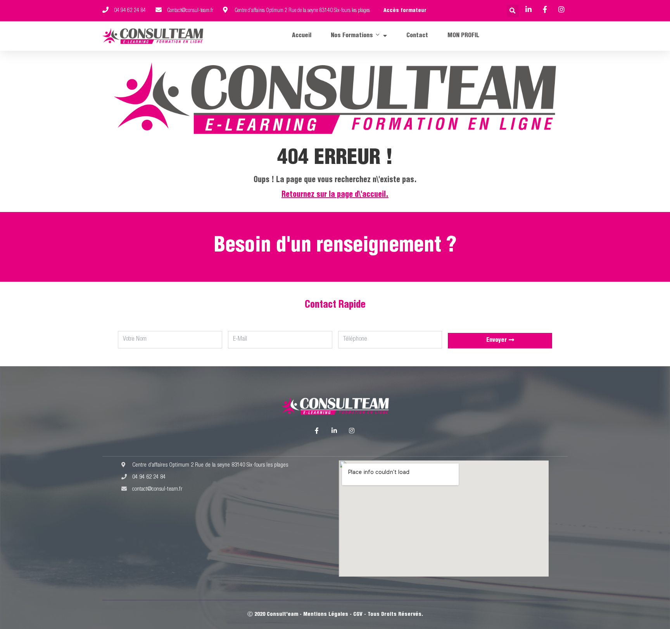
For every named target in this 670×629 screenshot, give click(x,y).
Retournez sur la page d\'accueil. (335, 195)
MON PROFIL (463, 36)
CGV (358, 614)
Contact (417, 36)
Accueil (301, 36)
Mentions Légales (325, 614)
